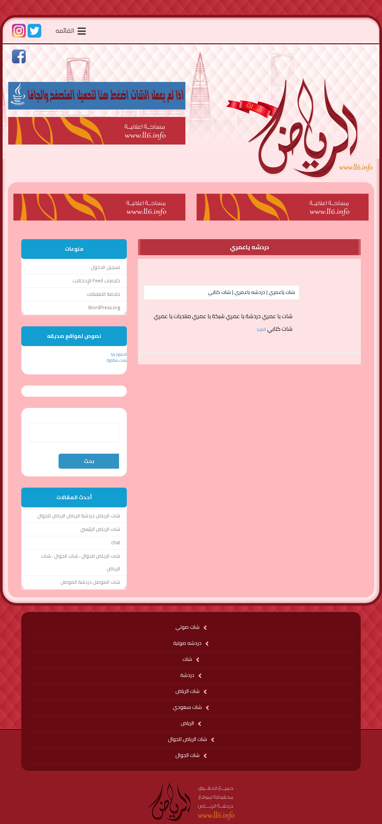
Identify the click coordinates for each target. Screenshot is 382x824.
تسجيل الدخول (105, 267)
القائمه (66, 31)
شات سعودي (187, 707)
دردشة (187, 675)
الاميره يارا (119, 354)
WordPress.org (104, 307)
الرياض (187, 723)
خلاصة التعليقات (103, 293)
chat (115, 542)
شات (187, 659)
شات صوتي (187, 627)
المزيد (261, 329)
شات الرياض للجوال (187, 739)
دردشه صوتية (187, 643)
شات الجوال (187, 755)
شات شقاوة (117, 360)
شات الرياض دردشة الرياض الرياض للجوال (78, 515)
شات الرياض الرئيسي (100, 528)
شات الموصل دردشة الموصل (90, 581)
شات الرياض (187, 691)
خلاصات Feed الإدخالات (96, 280)
